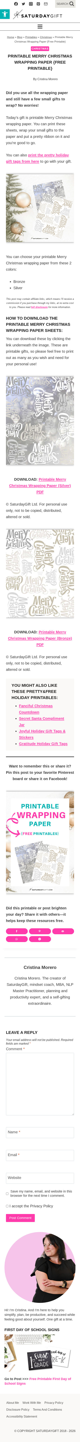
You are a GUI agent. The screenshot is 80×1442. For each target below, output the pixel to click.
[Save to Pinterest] (40, 931)
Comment (15, 1049)
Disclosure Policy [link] (17, 1409)
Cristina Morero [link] (47, 79)
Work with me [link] (32, 1402)
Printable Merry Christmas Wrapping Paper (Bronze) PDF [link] (40, 638)
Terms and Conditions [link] (47, 1409)
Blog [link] (19, 37)
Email (14, 1155)
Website (14, 1178)
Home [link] (10, 37)
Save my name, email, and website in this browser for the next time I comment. (41, 1193)
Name (14, 1132)
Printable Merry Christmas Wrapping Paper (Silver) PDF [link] (40, 485)
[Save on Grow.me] (55, 939)
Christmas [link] (46, 37)
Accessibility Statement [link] (21, 1416)
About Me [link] (12, 1402)
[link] (5, 14)
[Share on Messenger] (40, 939)
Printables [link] (31, 37)
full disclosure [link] (39, 307)
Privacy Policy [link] (41, 1206)
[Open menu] (40, 26)
